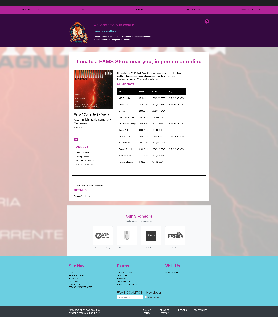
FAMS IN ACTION (193, 10)
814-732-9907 (157, 162)
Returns (182, 310)
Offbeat (122, 111)
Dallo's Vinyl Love (126, 117)
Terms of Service (164, 311)
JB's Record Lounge (127, 124)
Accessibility (200, 310)
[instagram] (206, 21)
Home (71, 273)
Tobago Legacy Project (247, 10)
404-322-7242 (157, 124)
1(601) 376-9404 (158, 111)
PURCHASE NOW (176, 98)
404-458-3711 (157, 130)
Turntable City (125, 155)
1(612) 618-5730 (158, 104)
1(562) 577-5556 (158, 98)
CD (76, 139)
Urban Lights (124, 104)
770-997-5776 (157, 136)
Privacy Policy (147, 311)
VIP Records (124, 98)
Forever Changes (126, 162)
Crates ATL (123, 130)
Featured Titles (30, 10)
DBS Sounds (124, 136)
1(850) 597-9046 (158, 149)
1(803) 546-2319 (158, 155)
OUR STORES (74, 281)
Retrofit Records (126, 149)
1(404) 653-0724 (158, 143)
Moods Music (124, 143)
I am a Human (153, 297)
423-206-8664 (157, 117)
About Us (139, 10)
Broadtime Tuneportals (93, 185)
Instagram (172, 273)
